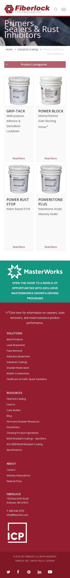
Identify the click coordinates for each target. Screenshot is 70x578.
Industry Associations (18, 475)
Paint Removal (14, 350)
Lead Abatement (16, 345)
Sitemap (51, 560)
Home (9, 49)
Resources (14, 393)
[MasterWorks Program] (35, 278)
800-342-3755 (16, 511)
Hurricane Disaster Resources (23, 421)
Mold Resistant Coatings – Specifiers (26, 438)
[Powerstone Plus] (50, 179)
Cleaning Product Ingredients (22, 433)
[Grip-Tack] (18, 90)
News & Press (14, 481)
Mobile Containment (18, 373)
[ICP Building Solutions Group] (35, 532)
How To (11, 404)
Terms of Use (21, 560)
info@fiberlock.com (17, 515)
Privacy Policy (38, 560)
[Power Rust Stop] (18, 179)
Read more (19, 158)
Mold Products (15, 339)
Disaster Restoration (18, 367)
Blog (9, 416)
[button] (63, 9)
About (11, 463)
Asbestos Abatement (18, 356)
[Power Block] (50, 90)
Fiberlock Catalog (16, 399)
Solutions (14, 333)
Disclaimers (13, 427)
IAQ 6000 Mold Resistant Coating (25, 444)
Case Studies (14, 410)
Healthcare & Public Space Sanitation (27, 379)
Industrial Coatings (28, 49)
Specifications (14, 450)
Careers (11, 469)
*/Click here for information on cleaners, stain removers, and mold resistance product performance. (35, 317)
